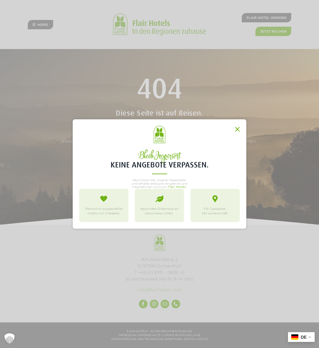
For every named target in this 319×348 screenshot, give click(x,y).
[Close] (237, 129)
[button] (9, 338)
